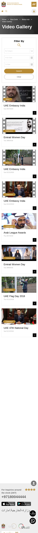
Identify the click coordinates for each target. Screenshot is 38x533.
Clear (19, 77)
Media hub (25, 19)
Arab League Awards (15, 232)
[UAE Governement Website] (9, 526)
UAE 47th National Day (16, 328)
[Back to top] (33, 483)
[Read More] (34, 113)
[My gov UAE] (24, 526)
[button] (33, 513)
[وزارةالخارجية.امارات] (16, 510)
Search (19, 71)
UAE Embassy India (14, 105)
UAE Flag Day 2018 (14, 296)
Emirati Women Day (14, 137)
